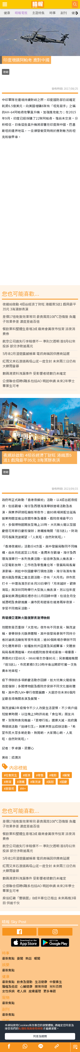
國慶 (64, 782)
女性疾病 (8, 991)
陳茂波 (36, 782)
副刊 (64, 13)
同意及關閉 (40, 1036)
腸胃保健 (41, 986)
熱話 (28, 958)
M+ (24, 788)
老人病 (21, 991)
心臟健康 (26, 986)
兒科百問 (56, 986)
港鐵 (21, 782)
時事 (53, 13)
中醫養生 (56, 981)
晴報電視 (21, 13)
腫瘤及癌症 (10, 986)
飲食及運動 (24, 981)
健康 (7, 13)
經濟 (27, 775)
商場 (8, 782)
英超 (51, 782)
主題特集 (38, 13)
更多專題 (49, 991)
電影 (54, 775)
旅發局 (9, 788)
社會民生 (11, 775)
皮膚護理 (35, 991)
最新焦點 (8, 958)
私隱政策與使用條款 (30, 1028)
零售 (40, 775)
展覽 (67, 775)
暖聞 (37, 958)
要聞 (20, 958)
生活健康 (41, 981)
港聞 (5, 72)
